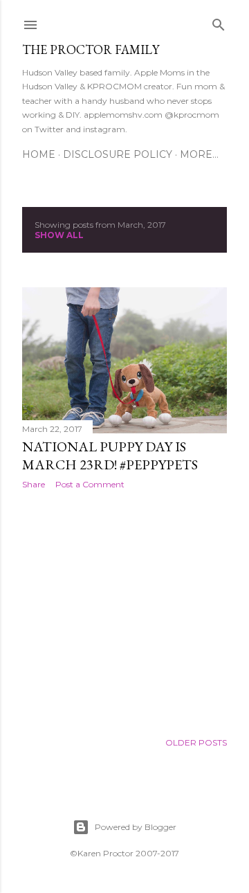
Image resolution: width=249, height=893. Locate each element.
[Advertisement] (124, 610)
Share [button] (33, 484)
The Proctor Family (90, 49)
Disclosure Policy (117, 154)
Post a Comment (89, 484)
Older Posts (196, 742)
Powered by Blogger (135, 827)
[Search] (218, 21)
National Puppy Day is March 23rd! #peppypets (110, 455)
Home (38, 154)
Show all (59, 235)
